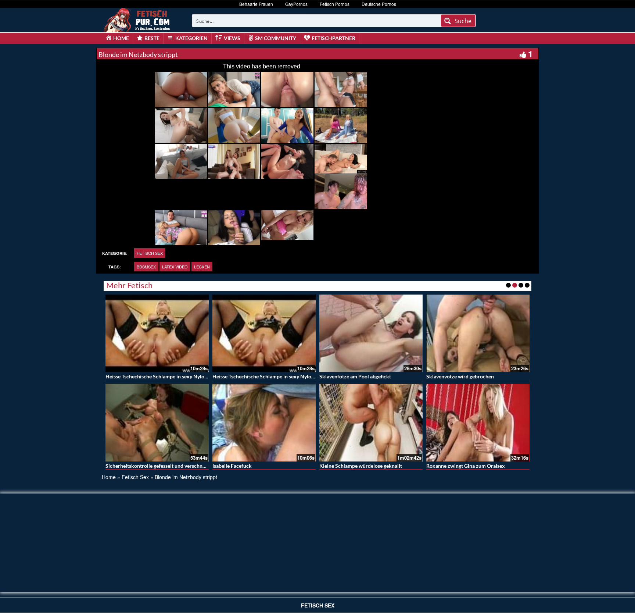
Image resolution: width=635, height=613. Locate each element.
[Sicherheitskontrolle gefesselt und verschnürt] (157, 422)
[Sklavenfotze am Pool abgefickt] (371, 333)
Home (109, 477)
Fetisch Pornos (334, 4)
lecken (202, 267)
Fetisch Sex (150, 253)
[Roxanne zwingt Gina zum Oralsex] (478, 422)
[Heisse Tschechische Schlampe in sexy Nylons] (157, 333)
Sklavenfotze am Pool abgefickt (355, 376)
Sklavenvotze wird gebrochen (460, 376)
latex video (175, 267)
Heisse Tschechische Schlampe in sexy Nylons (157, 376)
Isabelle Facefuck (232, 466)
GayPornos (296, 4)
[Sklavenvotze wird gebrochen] (478, 333)
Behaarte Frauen (256, 4)
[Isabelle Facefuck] (264, 422)
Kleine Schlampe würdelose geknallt (360, 466)
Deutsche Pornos (379, 4)
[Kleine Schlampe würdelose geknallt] (371, 422)
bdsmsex (146, 267)
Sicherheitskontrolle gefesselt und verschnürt (157, 466)
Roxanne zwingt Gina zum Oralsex (465, 466)
